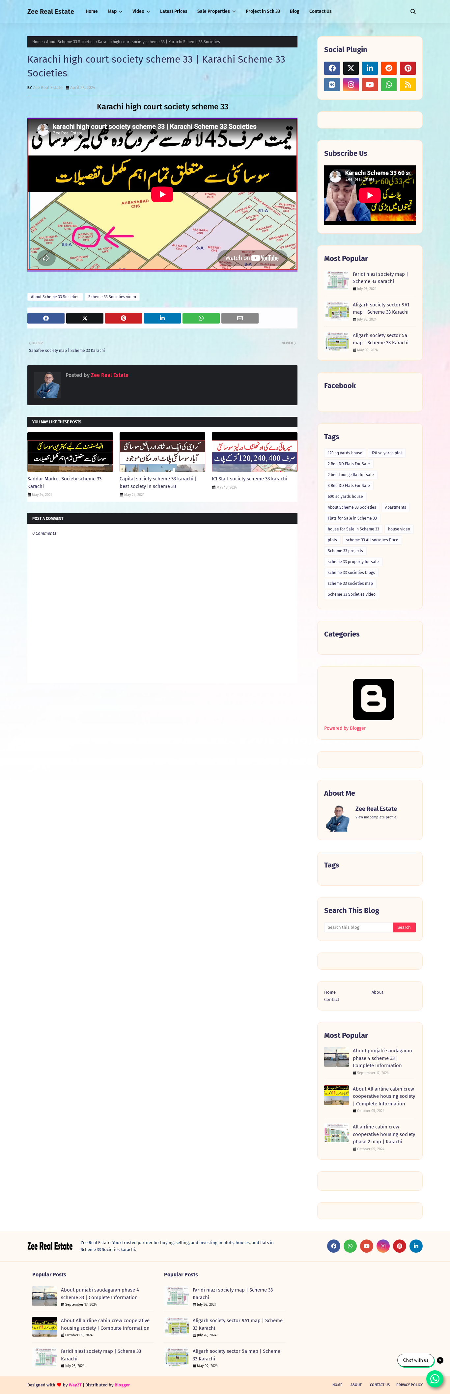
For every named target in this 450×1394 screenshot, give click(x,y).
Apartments (395, 507)
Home (37, 42)
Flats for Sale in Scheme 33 (352, 518)
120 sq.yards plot (386, 453)
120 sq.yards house (345, 453)
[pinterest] (408, 68)
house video (399, 529)
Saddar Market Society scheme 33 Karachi (64, 482)
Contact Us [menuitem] (320, 11)
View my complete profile (375, 817)
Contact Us (380, 1385)
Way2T (75, 1384)
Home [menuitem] (92, 11)
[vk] (332, 84)
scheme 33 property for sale (353, 561)
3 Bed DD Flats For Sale (349, 485)
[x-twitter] (351, 68)
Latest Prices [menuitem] (173, 11)
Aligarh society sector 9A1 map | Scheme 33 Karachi (381, 308)
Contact (331, 999)
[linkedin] (370, 68)
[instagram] (351, 84)
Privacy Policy (409, 1385)
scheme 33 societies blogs (351, 572)
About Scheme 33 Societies (70, 42)
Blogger (122, 1384)
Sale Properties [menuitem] (213, 11)
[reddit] (389, 68)
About (377, 992)
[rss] (408, 84)
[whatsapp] (389, 84)
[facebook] (332, 68)
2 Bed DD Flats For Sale (349, 464)
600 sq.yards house (345, 496)
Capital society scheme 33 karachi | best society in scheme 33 (158, 482)
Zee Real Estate (50, 11)
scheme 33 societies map (350, 583)
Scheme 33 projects (345, 551)
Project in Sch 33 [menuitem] (263, 11)
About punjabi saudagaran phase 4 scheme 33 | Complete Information (382, 1058)
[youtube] (370, 84)
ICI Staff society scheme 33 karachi (249, 479)
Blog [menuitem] (294, 11)
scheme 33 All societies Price (372, 540)
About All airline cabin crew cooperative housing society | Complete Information (384, 1096)
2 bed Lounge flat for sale (351, 474)
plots (332, 540)
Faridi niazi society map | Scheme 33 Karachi (380, 278)
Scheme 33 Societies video (112, 297)
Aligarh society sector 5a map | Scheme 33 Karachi (380, 339)
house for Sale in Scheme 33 (353, 529)
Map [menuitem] (112, 11)
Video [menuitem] (138, 11)
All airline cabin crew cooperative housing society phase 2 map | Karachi (384, 1134)
